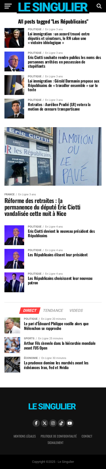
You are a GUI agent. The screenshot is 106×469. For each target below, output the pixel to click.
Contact (87, 436)
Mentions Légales (25, 436)
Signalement (55, 442)
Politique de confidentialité (59, 436)
